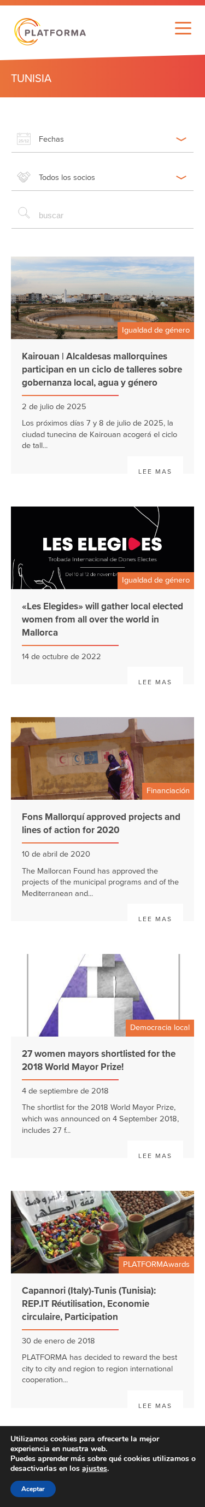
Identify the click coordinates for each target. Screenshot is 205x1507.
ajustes (94, 1469)
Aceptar (33, 1489)
